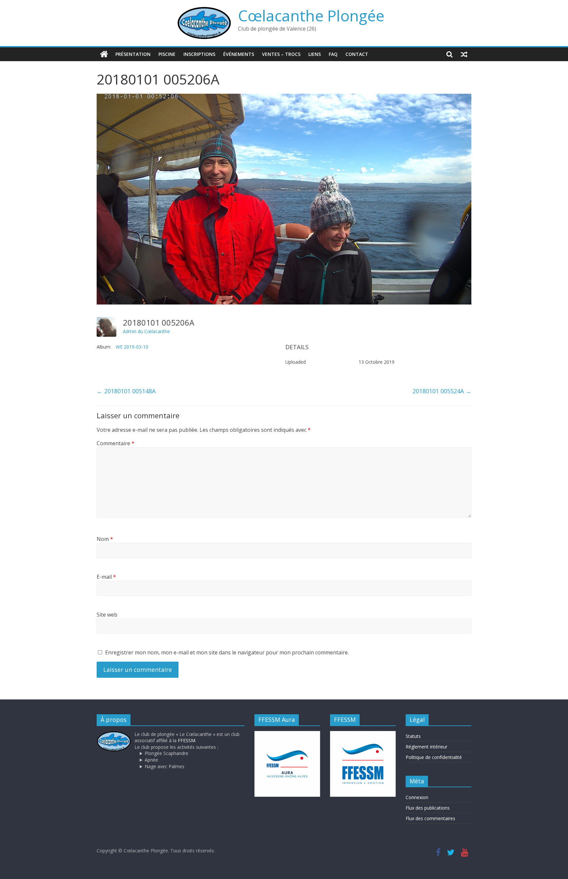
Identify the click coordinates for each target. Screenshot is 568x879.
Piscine (167, 54)
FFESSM (186, 740)
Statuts (413, 736)
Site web (107, 614)
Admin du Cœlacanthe (146, 331)
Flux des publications (428, 808)
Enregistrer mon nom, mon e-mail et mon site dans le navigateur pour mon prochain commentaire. (227, 652)
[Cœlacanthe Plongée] (104, 54)
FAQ (333, 54)
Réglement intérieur (426, 747)
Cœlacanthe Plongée (311, 15)
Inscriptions (199, 54)
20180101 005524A (442, 391)
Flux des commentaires (430, 818)
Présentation (133, 54)
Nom (105, 539)
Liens (314, 54)
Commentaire (115, 443)
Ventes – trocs (281, 54)
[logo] (114, 734)
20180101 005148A (126, 391)
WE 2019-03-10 (132, 347)
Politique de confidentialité (434, 757)
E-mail (106, 576)
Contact (356, 54)
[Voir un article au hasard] (464, 54)
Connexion (417, 797)
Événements (238, 54)
